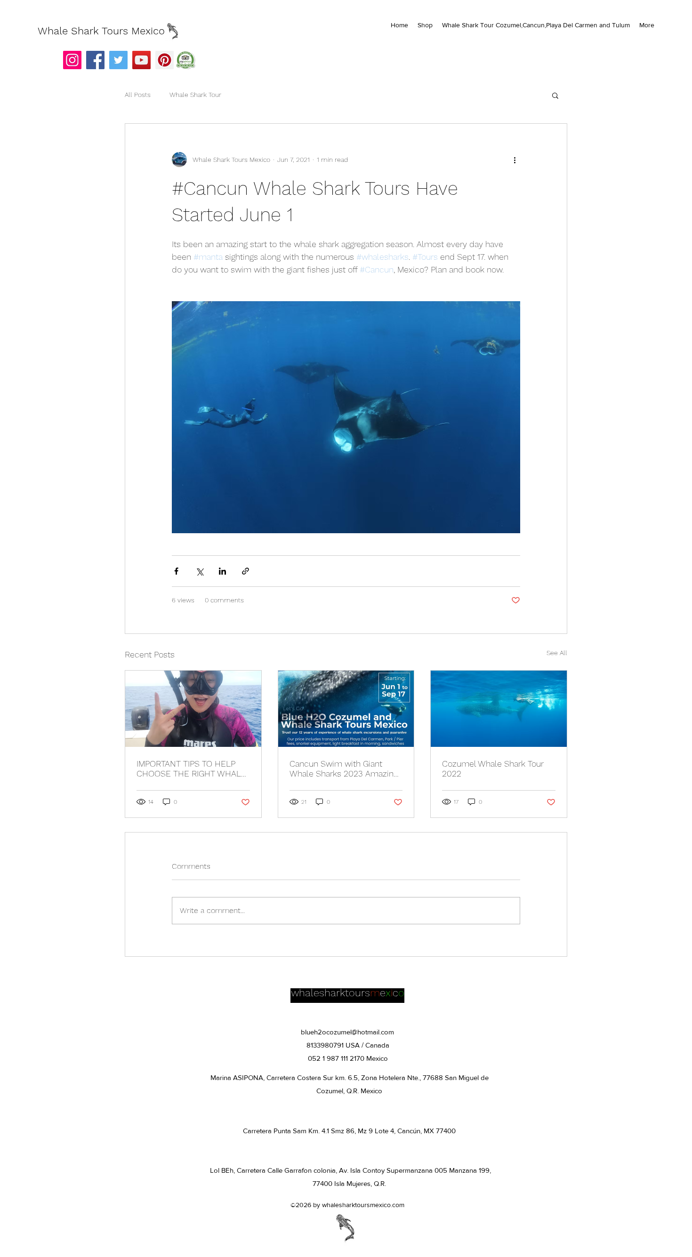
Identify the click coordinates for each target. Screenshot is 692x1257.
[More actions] (514, 159)
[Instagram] (72, 60)
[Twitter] (118, 60)
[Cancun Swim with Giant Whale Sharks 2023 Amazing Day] (346, 709)
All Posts (138, 94)
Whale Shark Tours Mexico (101, 31)
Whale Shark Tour (195, 94)
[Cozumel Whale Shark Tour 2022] (499, 709)
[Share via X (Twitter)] (199, 571)
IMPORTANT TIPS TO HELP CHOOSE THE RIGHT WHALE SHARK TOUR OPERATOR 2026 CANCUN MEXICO (191, 768)
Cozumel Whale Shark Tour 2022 (493, 768)
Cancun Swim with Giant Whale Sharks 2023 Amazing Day (344, 768)
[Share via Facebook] (176, 571)
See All (557, 653)
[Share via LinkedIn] (222, 571)
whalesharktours (330, 993)
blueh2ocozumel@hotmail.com (347, 1032)
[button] (555, 95)
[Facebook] (95, 60)
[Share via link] (245, 571)
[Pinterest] (164, 60)
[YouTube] (141, 60)
